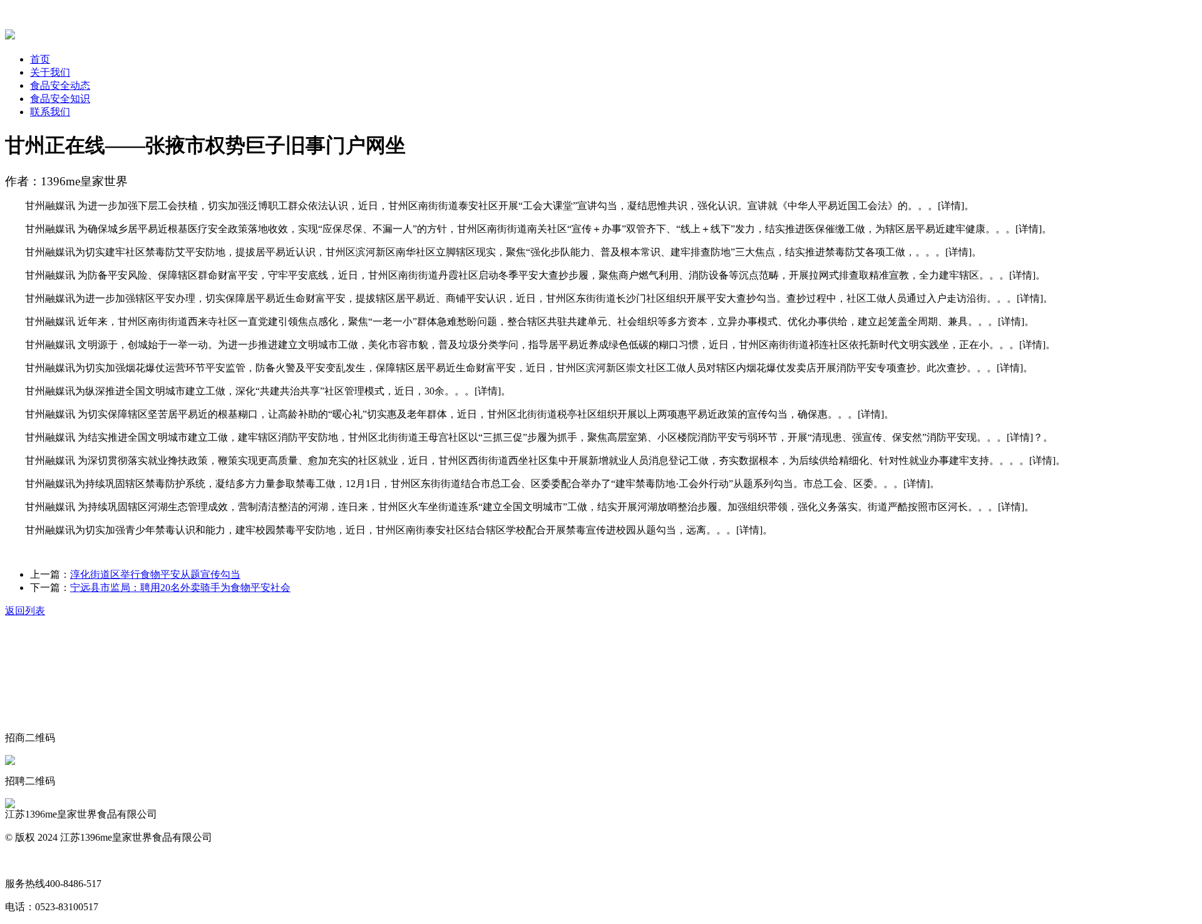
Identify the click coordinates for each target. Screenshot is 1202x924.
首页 (40, 59)
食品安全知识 (60, 98)
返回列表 (25, 610)
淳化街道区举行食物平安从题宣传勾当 (155, 574)
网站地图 (25, 860)
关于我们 (50, 72)
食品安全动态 (60, 85)
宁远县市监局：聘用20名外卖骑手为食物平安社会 (180, 587)
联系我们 (50, 111)
